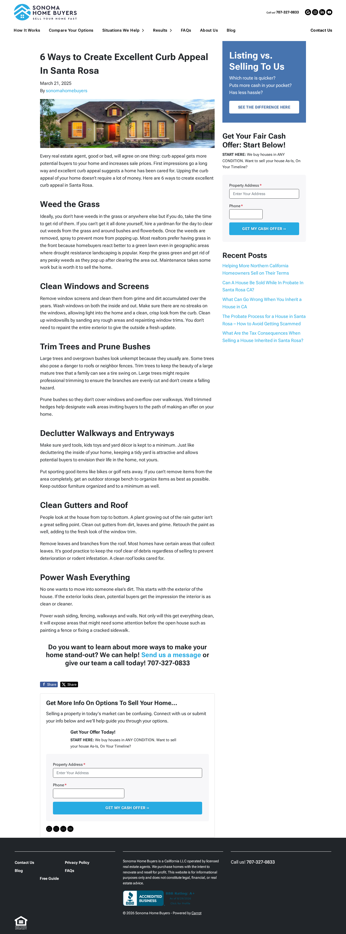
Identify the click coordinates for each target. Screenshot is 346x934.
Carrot (196, 913)
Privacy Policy (77, 862)
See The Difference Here (264, 107)
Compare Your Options (71, 30)
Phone (60, 785)
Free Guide (49, 878)
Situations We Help (121, 30)
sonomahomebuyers (66, 90)
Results (160, 30)
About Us (209, 30)
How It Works (27, 30)
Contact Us (321, 30)
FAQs (186, 30)
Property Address (69, 764)
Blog (231, 30)
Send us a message (171, 655)
